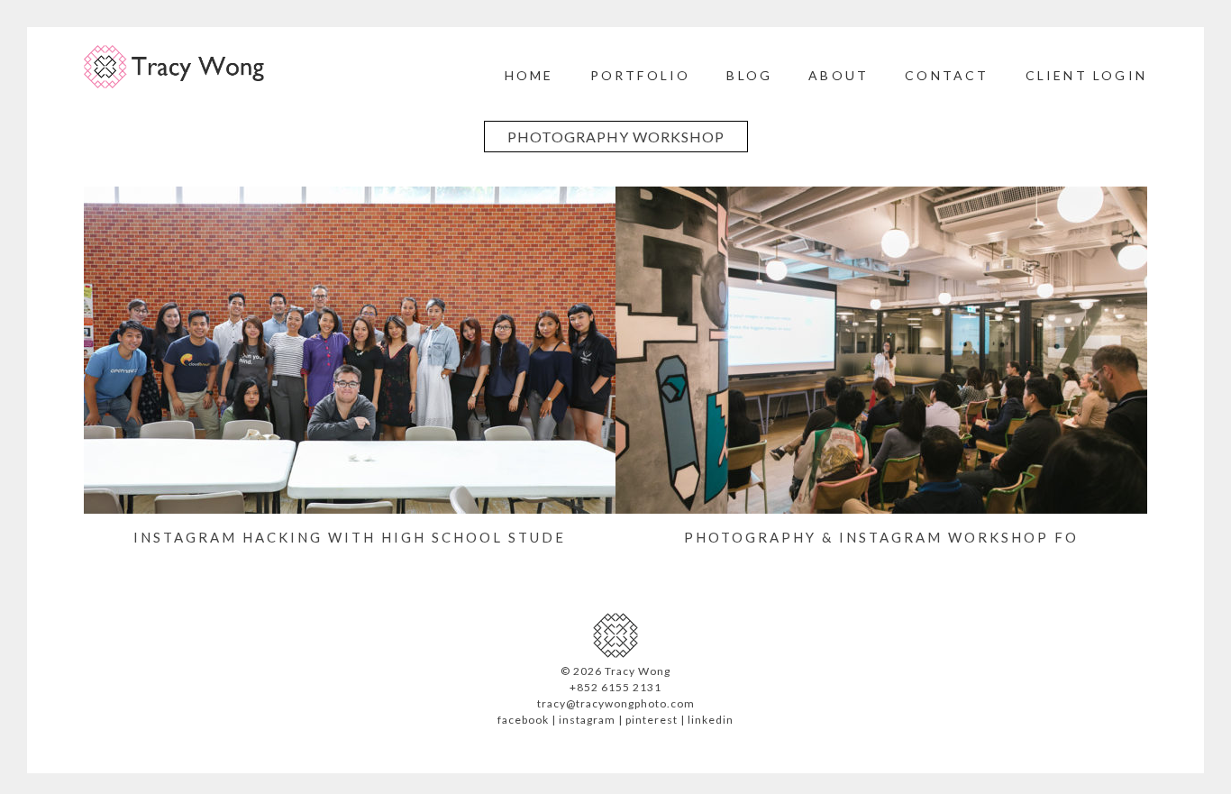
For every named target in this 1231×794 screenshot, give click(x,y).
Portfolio (640, 75)
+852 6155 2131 (615, 687)
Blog (749, 75)
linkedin (711, 719)
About (838, 75)
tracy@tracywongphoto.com (616, 703)
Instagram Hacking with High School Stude (349, 537)
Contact (947, 75)
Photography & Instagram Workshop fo (881, 537)
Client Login (1086, 75)
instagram (587, 719)
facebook (523, 719)
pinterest (651, 719)
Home (529, 75)
